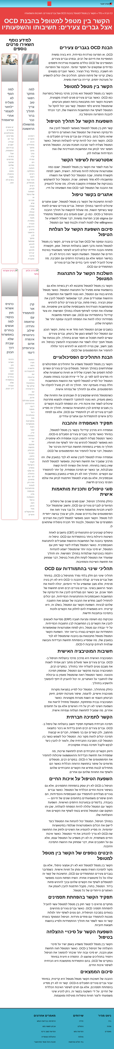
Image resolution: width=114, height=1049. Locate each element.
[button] (49, 3)
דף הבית (109, 13)
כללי (100, 13)
